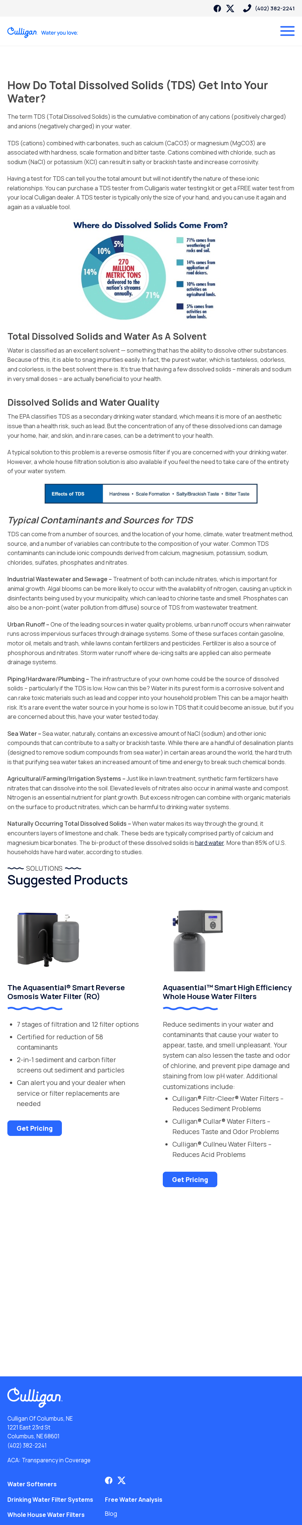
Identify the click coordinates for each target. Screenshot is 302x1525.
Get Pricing (35, 1128)
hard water (209, 843)
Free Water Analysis (133, 1499)
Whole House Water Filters (46, 1515)
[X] (230, 8)
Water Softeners (32, 1484)
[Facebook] (217, 8)
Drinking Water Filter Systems (50, 1499)
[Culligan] (42, 32)
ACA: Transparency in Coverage (49, 1460)
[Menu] (287, 31)
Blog (111, 1514)
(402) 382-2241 (27, 1445)
